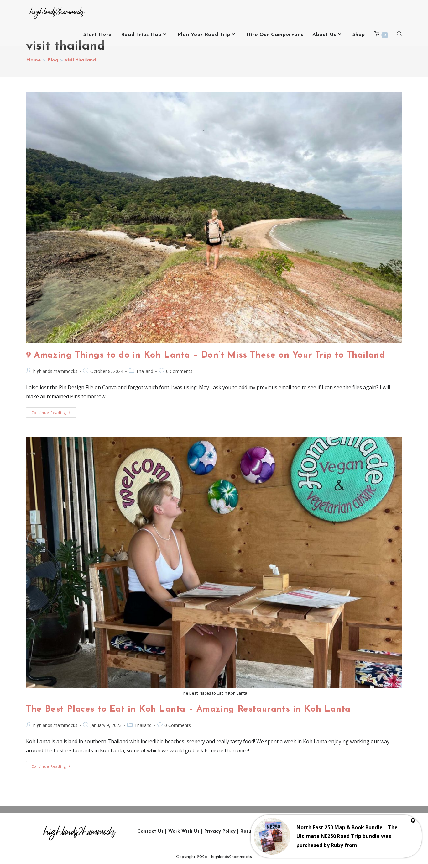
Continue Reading (53, 411)
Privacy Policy (220, 831)
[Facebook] (339, 831)
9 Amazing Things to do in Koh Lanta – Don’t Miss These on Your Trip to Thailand (205, 355)
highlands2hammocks (55, 371)
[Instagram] (311, 831)
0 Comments (179, 371)
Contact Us (150, 831)
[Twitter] (325, 831)
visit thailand (80, 60)
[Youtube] (353, 831)
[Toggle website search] (399, 34)
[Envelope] (382, 831)
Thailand (144, 371)
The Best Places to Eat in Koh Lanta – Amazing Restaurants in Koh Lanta (188, 709)
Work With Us (184, 831)
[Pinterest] (368, 831)
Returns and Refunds (265, 831)
